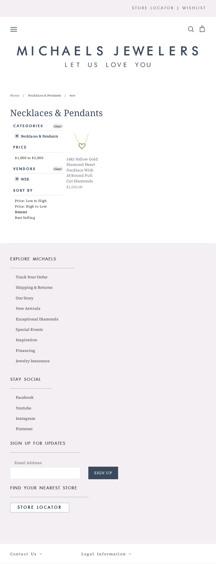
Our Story (24, 298)
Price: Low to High (31, 200)
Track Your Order (32, 277)
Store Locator (39, 507)
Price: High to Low (31, 206)
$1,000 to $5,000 (29, 157)
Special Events (29, 329)
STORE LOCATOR (153, 8)
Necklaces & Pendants (39, 136)
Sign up (103, 473)
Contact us (24, 554)
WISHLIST (194, 8)
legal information (105, 554)
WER (24, 179)
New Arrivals (28, 308)
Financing (25, 350)
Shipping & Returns (34, 287)
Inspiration (26, 340)
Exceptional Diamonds (37, 319)
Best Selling (25, 217)
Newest (21, 212)
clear (58, 126)
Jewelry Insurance (33, 361)
